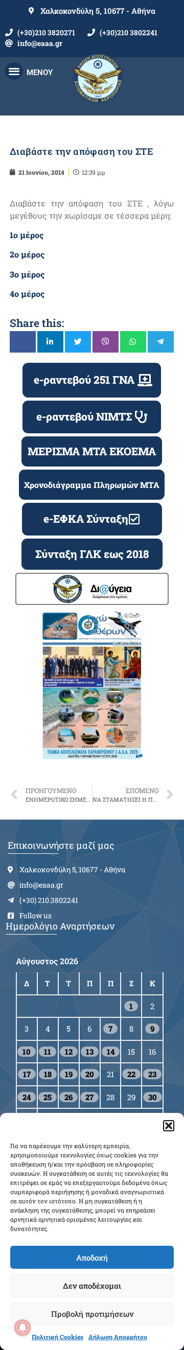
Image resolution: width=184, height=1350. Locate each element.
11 (47, 1051)
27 (89, 1097)
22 (131, 1074)
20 (89, 1074)
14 (110, 1051)
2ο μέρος (27, 254)
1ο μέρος (26, 234)
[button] (169, 1126)
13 (90, 1051)
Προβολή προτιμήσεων (92, 1314)
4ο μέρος (27, 293)
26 (68, 1097)
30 (152, 1097)
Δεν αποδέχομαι (92, 1286)
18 (48, 1074)
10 (26, 1051)
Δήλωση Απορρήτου (117, 1337)
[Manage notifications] (22, 1327)
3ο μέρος (27, 274)
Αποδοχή (92, 1257)
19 (69, 1074)
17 (27, 1074)
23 (152, 1074)
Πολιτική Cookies (57, 1337)
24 (26, 1097)
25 (47, 1097)
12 (69, 1051)
